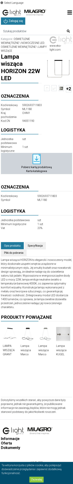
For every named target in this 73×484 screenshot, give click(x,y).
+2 (68, 88)
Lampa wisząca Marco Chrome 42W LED (43, 354)
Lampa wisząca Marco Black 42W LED (27, 354)
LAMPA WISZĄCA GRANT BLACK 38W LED (9, 354)
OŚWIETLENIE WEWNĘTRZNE (18, 46)
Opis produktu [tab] (12, 245)
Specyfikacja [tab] (35, 245)
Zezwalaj (36, 479)
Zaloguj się (15, 21)
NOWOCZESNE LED (32, 42)
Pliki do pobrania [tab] (13, 252)
